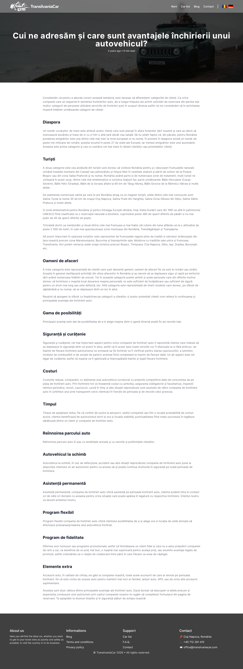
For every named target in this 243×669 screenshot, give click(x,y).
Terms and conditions (79, 642)
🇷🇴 (224, 6)
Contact (208, 6)
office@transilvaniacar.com (200, 647)
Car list (185, 6)
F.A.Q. (126, 642)
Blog (197, 6)
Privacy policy (75, 647)
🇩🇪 (230, 6)
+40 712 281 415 (193, 642)
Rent (174, 6)
